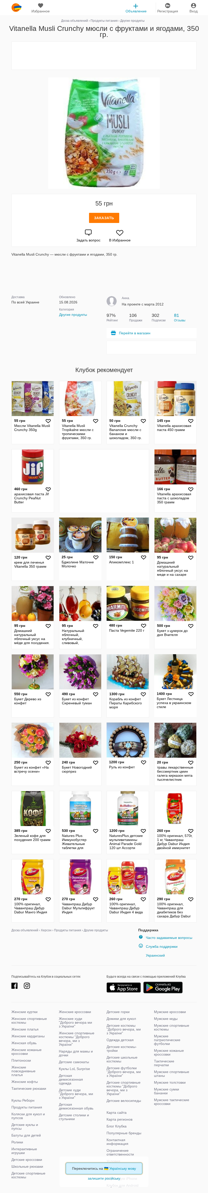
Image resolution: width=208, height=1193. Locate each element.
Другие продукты (73, 315)
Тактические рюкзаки (28, 1088)
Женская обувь (24, 1043)
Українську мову (122, 1168)
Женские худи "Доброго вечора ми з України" (75, 1022)
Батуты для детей (26, 1135)
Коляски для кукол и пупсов (28, 1116)
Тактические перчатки (164, 1063)
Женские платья (25, 1029)
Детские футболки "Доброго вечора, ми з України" (124, 1072)
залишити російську (104, 1178)
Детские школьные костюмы (122, 1059)
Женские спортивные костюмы (29, 1020)
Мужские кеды (166, 1019)
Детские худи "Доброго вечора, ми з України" (76, 1094)
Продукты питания (26, 1107)
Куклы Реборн (22, 1100)
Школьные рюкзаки (27, 1166)
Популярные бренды (124, 1133)
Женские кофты (24, 1082)
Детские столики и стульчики (74, 1117)
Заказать (104, 218)
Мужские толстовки (170, 1082)
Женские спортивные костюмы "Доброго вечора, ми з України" (76, 1038)
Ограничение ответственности (120, 1152)
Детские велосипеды (124, 1101)
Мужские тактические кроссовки (171, 1102)
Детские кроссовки (26, 1160)
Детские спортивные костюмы (28, 1175)
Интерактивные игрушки (24, 1151)
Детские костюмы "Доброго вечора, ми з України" (124, 1029)
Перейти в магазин (134, 333)
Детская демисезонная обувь (76, 1106)
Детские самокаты (74, 1062)
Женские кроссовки (75, 1012)
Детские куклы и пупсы (24, 1126)
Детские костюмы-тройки (122, 1049)
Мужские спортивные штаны (171, 1074)
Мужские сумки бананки (166, 1091)
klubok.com (16, 8)
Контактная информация (117, 1142)
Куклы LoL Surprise (74, 1069)
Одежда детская (120, 1040)
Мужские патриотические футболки (167, 1040)
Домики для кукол (121, 1019)
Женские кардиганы (28, 1036)
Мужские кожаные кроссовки (169, 1052)
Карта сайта (117, 1112)
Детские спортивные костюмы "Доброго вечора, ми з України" (124, 1088)
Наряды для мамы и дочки (76, 1053)
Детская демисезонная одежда (71, 1079)
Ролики (17, 1142)
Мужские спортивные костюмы (171, 1027)
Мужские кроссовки (170, 1012)
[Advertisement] (104, 55)
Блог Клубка (117, 1126)
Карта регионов (119, 1119)
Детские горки (118, 1012)
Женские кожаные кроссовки (26, 1052)
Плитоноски (21, 1060)
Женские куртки (24, 1012)
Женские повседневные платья (23, 1071)
